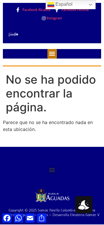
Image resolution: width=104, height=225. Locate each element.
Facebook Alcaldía (36, 9)
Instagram (54, 18)
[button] (52, 54)
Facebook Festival (75, 9)
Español (63, 4)
